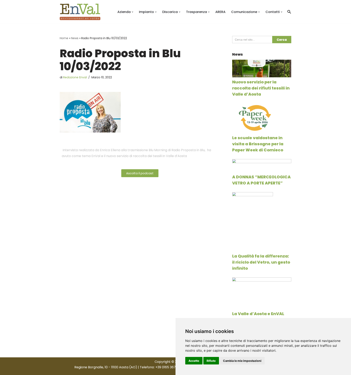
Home (64, 38)
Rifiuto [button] (211, 360)
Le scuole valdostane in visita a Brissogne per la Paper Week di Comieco (257, 144)
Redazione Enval (75, 77)
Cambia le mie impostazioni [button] (242, 360)
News (74, 38)
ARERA (220, 12)
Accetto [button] (193, 360)
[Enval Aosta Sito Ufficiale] (80, 12)
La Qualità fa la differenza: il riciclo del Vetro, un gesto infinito (261, 262)
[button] (132, 12)
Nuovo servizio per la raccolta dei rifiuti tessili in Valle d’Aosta (261, 88)
